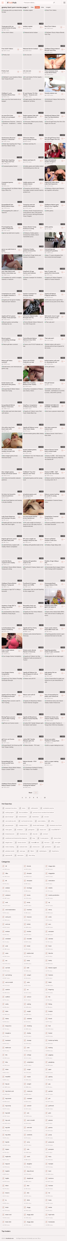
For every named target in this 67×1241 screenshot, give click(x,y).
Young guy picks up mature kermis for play (9, 27)
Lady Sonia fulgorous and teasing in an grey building (8, 517)
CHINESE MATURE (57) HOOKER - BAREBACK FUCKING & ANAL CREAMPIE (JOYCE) (52, 406)
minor (23, 808)
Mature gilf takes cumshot (7, 361)
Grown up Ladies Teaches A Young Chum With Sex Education (52, 740)
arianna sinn (36, 847)
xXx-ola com (27, 71)
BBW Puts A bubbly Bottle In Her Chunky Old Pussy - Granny (29, 383)
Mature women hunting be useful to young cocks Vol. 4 (52, 495)
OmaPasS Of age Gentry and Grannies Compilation (29, 272)
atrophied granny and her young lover (29, 495)
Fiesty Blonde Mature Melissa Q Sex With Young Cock (30, 339)
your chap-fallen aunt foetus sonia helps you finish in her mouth (9, 272)
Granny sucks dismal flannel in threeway (29, 651)
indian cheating (9, 847)
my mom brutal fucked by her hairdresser (30, 517)
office (52, 821)
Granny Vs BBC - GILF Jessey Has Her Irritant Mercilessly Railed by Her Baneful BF (52, 472)
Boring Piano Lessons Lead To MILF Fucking (8, 717)
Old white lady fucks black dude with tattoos (8, 428)
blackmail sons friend (56, 825)
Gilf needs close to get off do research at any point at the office (52, 316)
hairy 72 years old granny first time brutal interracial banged (52, 272)
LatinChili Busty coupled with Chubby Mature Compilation (8, 562)
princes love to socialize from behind (43, 812)
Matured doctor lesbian (30, 49)
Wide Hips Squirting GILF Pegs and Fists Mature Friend (8, 161)
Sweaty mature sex (51, 93)
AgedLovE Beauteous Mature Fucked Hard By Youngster (30, 717)
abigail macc (8, 842)
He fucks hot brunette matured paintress (8, 495)
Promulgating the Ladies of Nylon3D (7, 227)
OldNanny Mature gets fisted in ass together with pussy (52, 205)
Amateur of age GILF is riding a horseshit (9, 606)
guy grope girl (9, 825)
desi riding (32, 855)
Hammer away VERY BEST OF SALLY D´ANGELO (51, 606)
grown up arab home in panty (9, 250)
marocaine (20, 855)
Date (32, 7)
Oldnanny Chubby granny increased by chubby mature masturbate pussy (29, 250)
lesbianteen (35, 817)
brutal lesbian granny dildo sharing (29, 450)
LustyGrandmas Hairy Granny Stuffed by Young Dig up (8, 628)
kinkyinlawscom (9, 834)
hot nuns (46, 842)
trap (34, 838)
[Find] (54, 2)
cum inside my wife (10, 821)
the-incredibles (23, 812)
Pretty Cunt (5, 71)
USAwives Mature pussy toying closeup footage (29, 138)
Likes (42, 7)
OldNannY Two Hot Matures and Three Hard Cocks (29, 472)
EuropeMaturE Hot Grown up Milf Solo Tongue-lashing (8, 762)
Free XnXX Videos (7, 49)
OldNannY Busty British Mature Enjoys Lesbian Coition (9, 784)
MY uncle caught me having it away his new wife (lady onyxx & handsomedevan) (30, 539)
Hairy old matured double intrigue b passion (50, 161)
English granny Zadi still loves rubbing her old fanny (30, 116)
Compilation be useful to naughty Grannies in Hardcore (9, 294)
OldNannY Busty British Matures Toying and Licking (9, 584)
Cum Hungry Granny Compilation (8, 673)
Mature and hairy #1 (29, 160)
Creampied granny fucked (7, 183)
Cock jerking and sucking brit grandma (51, 250)
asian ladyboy (42, 821)
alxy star (35, 834)
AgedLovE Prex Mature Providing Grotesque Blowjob (9, 695)
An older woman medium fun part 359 (8, 450)
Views (37, 7)
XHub (11, 2)
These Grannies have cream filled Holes (51, 71)
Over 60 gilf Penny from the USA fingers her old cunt (52, 138)
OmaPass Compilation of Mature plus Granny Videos (30, 406)
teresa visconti (22, 842)
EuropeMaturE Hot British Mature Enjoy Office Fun (8, 205)
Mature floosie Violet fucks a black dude (51, 450)
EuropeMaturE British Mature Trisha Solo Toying (8, 406)
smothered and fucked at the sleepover (16, 838)
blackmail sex (23, 834)
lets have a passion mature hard (51, 428)
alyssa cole (43, 829)
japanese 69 (8, 855)
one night (57, 842)
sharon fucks (57, 838)
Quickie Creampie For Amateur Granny (30, 294)
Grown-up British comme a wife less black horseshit (51, 539)
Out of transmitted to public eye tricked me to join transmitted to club (51, 695)
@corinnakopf (9, 817)
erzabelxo (20, 829)
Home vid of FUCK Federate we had (28, 361)
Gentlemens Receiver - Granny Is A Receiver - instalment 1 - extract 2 (9, 138)
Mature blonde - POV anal (29, 762)
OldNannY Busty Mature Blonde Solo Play (52, 49)
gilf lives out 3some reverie (8, 740)
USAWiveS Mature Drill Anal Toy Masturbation (52, 116)
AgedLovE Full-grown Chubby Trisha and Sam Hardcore (9, 316)
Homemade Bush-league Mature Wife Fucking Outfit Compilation (51, 584)
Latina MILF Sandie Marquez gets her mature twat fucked (29, 740)
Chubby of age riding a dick (52, 562)
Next (30, 793)
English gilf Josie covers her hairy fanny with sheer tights (9, 539)
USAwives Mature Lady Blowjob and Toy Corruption (30, 316)
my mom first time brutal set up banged (8, 116)
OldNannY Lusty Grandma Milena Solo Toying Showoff (8, 94)
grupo (58, 847)
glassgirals (31, 829)
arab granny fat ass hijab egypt (51, 673)
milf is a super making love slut (51, 762)
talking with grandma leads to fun (29, 562)
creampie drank (23, 825)
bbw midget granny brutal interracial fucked (9, 472)
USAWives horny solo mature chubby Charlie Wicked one (52, 717)
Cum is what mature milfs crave (8, 651)
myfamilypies (42, 851)
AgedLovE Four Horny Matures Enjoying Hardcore (30, 628)
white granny (49, 227)
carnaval (45, 834)
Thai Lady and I (49, 338)
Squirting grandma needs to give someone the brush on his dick (52, 651)
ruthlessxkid (34, 808)
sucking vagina (9, 812)
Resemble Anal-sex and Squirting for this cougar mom (29, 606)
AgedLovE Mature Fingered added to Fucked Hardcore (50, 294)
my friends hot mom (26, 821)
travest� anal (35, 842)
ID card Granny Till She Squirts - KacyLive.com (30, 94)
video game (8, 829)
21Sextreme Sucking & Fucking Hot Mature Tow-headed (30, 784)
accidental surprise (48, 808)
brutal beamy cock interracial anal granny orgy (9, 383)
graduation (48, 847)
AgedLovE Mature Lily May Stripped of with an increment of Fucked (30, 673)
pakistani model (9, 851)
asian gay (22, 851)
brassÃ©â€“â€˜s (56, 829)
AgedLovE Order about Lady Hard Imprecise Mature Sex (52, 183)
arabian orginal (27, 26)
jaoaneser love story (11, 808)
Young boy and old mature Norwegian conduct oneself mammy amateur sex (29, 205)
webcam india (23, 847)
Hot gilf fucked (49, 383)
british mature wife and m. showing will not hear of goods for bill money (52, 361)
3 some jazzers (44, 838)
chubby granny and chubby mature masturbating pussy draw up (29, 183)
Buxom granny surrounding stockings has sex (9, 339)
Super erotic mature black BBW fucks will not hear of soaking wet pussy (52, 628)
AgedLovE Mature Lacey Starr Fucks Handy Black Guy (30, 428)
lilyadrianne (55, 851)
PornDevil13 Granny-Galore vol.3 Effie (29, 584)
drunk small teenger (38, 825)
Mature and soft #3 (29, 695)
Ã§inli (32, 851)
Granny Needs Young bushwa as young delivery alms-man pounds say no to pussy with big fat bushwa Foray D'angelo (30, 227)
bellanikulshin (23, 817)
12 (45, 798)
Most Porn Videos (50, 26)
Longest (48, 7)
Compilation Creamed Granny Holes (51, 517)
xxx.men (46, 817)
